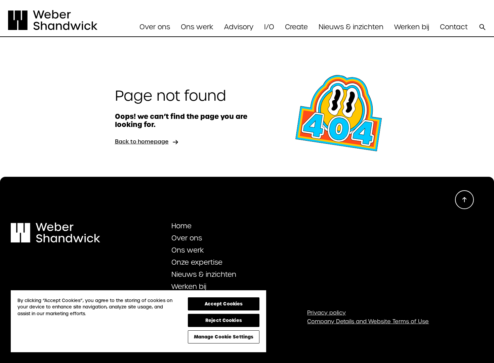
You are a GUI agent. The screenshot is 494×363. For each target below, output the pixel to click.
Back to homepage (142, 141)
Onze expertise (196, 262)
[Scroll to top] (464, 199)
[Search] (482, 27)
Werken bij (411, 27)
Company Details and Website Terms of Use (368, 321)
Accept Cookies (224, 304)
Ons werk (197, 27)
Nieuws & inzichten (351, 27)
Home (181, 226)
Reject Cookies (223, 320)
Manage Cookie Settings (224, 337)
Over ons (186, 238)
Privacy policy (326, 313)
